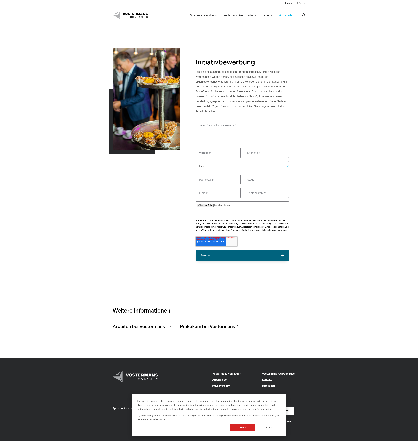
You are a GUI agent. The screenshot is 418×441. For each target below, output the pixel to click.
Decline (268, 427)
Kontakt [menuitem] (288, 3)
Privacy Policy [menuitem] (221, 385)
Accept (242, 427)
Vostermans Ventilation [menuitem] (204, 15)
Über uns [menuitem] (266, 15)
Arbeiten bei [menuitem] (286, 15)
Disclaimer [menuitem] (268, 385)
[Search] (303, 15)
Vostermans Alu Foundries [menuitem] (240, 15)
